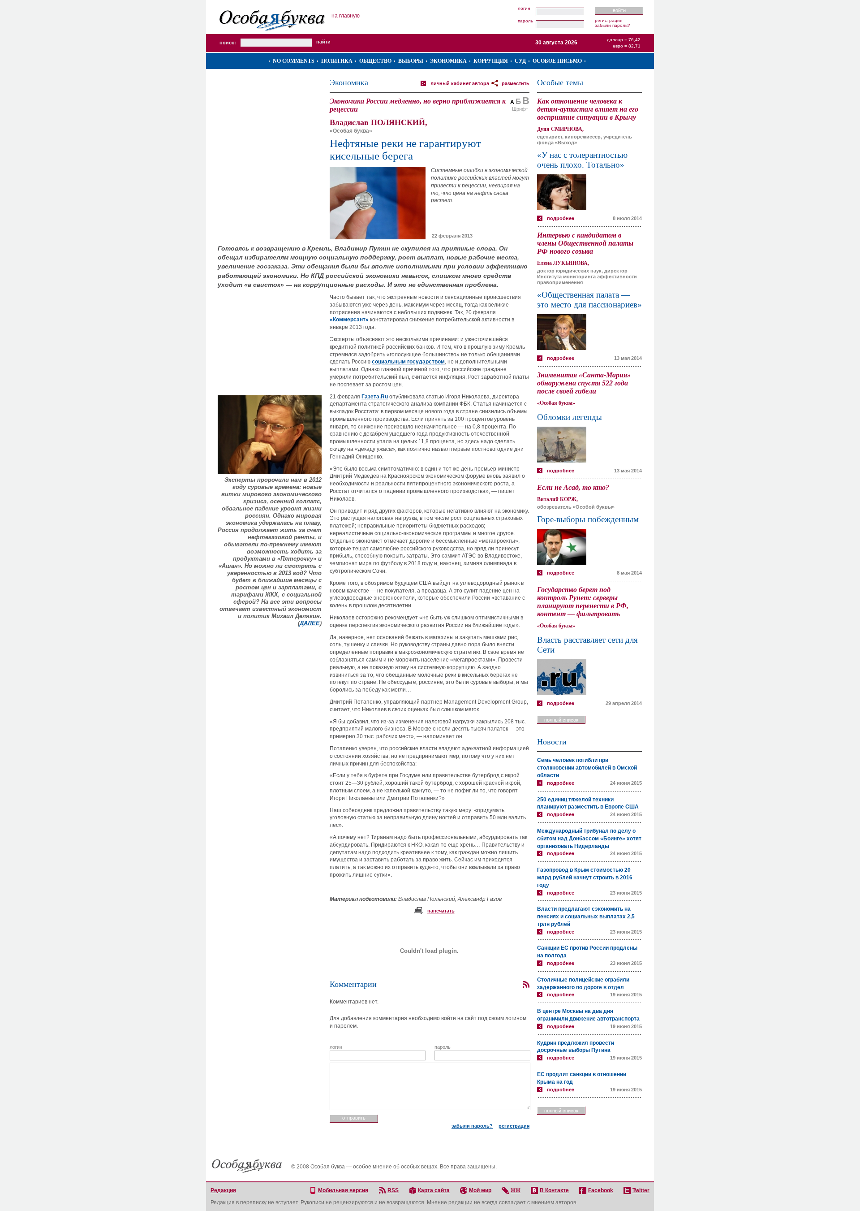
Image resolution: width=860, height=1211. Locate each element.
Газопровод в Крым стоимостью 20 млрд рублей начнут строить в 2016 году (584, 877)
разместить (515, 83)
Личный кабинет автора (459, 83)
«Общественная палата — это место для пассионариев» (589, 299)
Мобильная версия (343, 1190)
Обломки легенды (569, 417)
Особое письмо (557, 61)
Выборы (410, 61)
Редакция (223, 1190)
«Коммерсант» (349, 319)
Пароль (525, 21)
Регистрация (608, 20)
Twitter (640, 1190)
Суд (520, 61)
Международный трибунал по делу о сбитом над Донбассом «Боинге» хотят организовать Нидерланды (589, 838)
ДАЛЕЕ (310, 623)
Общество (375, 61)
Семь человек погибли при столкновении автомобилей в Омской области (587, 767)
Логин (524, 8)
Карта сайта (434, 1190)
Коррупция (490, 61)
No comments (293, 61)
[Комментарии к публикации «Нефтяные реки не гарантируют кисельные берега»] (525, 984)
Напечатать (441, 910)
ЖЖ (515, 1190)
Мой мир (480, 1190)
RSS (393, 1190)
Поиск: (227, 42)
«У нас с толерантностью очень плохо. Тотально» (582, 159)
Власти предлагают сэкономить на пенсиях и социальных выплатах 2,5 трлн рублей (586, 916)
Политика (337, 61)
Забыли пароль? (612, 25)
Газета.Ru (374, 397)
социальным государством (408, 362)
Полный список (561, 719)
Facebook (600, 1190)
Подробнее (560, 218)
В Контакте (554, 1190)
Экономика (448, 61)
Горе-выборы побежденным (588, 519)
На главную (345, 16)
